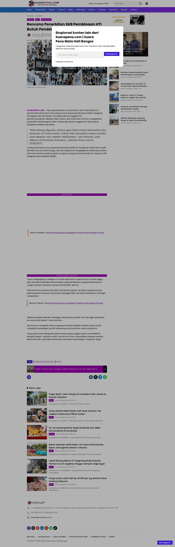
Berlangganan (112, 54)
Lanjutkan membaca (64, 61)
